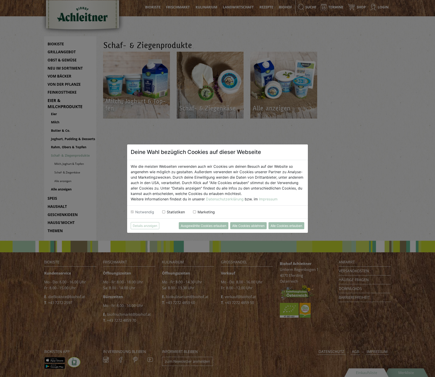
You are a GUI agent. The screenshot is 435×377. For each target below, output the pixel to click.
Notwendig (144, 212)
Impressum (268, 199)
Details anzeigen (145, 226)
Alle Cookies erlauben (286, 226)
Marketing (206, 212)
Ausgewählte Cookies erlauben (203, 226)
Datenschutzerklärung (225, 199)
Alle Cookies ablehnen (248, 226)
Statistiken (176, 212)
